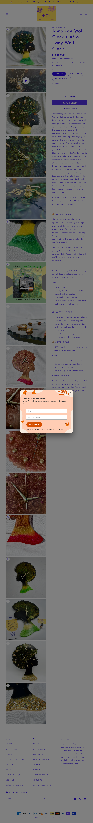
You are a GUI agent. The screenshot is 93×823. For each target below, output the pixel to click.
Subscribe (34, 424)
